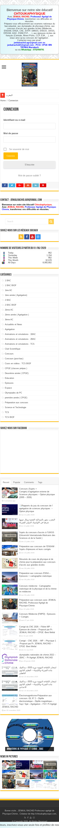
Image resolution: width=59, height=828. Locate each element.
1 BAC (8, 280)
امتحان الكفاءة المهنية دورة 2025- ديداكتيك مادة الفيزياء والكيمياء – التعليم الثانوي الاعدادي (37, 684)
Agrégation (10, 329)
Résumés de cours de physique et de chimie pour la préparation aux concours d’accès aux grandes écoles (37, 562)
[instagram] (38, 236)
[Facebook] (26, 236)
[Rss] (21, 236)
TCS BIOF (9, 417)
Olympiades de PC (13, 393)
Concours (9, 354)
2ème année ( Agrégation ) (17, 314)
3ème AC (9, 319)
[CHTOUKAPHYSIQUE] (29, 74)
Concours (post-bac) (14, 358)
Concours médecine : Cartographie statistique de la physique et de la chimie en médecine (37, 589)
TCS (7, 412)
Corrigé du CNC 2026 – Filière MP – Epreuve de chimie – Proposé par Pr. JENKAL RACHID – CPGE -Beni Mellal (37, 630)
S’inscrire (29, 164)
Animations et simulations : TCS (19, 344)
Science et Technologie (15, 407)
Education (9, 378)
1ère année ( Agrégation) (16, 295)
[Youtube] (32, 236)
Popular (16, 482)
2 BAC (8, 300)
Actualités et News (13, 324)
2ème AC (9, 310)
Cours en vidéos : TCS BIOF (18, 363)
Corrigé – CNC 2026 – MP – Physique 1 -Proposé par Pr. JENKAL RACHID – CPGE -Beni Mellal (37, 644)
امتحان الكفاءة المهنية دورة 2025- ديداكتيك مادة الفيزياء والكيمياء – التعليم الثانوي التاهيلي (37, 670)
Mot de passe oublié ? (29, 175)
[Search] (51, 221)
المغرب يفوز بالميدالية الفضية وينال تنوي (23, 95)
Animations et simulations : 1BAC (20, 334)
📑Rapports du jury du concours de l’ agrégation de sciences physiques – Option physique (36, 508)
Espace (8, 388)
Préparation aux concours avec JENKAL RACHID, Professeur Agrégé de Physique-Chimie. (37, 603)
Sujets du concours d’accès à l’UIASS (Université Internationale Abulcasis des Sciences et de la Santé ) (37, 535)
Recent (6, 482)
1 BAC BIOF (10, 285)
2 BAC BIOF (10, 305)
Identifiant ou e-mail (14, 120)
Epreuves (9, 383)
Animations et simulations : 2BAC (20, 339)
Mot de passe (10, 133)
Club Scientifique (12, 349)
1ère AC (8, 290)
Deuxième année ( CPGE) (16, 373)
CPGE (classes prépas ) (16, 368)
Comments (29, 482)
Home (3, 100)
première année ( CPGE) (16, 397)
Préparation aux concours (16, 402)
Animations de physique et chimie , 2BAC (25, 749)
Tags (40, 482)
